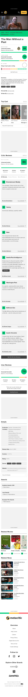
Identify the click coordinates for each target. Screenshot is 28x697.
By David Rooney (6, 226)
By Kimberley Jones (6, 351)
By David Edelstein (6, 251)
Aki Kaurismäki (11, 90)
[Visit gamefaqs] (14, 676)
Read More (6, 270)
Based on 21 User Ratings (7, 58)
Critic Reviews (6, 155)
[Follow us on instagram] (14, 657)
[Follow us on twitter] (19, 657)
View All (25, 155)
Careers (14, 634)
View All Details (6, 475)
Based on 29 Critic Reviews (7, 50)
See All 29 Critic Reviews (14, 357)
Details (3, 422)
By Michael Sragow (6, 326)
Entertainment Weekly (11, 182)
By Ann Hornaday (6, 301)
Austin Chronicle (10, 333)
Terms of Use (14, 643)
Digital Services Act (14, 640)
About (14, 628)
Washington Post (10, 283)
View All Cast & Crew (7, 125)
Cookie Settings (14, 646)
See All (25, 101)
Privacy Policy (14, 637)
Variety (7, 207)
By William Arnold (6, 276)
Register (24, 12)
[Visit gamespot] (14, 667)
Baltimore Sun (9, 308)
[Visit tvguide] (14, 672)
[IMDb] (21, 684)
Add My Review (14, 72)
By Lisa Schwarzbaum (7, 200)
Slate (6, 232)
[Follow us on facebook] (9, 657)
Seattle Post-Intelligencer (12, 257)
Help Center (14, 631)
